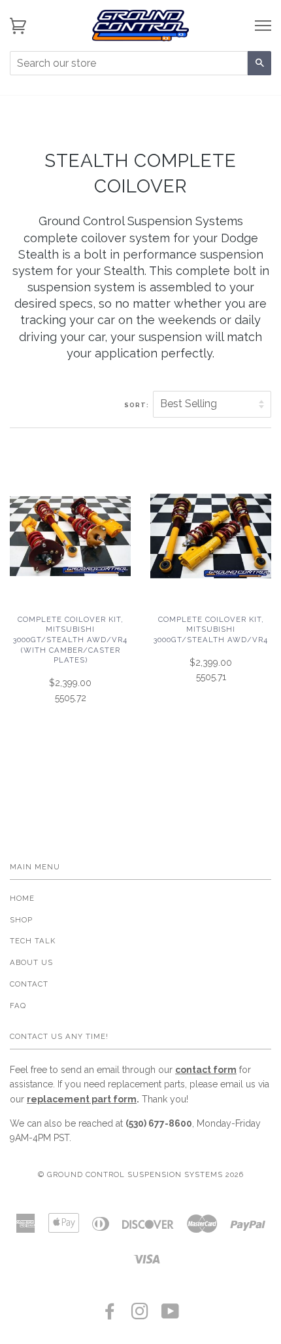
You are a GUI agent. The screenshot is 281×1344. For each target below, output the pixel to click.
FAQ (18, 1005)
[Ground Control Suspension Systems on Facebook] (110, 1315)
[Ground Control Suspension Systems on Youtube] (170, 1315)
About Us (31, 962)
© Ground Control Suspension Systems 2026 (141, 1174)
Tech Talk (33, 940)
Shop (21, 919)
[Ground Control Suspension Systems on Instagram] (140, 1315)
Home (22, 898)
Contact (29, 984)
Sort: (137, 405)
